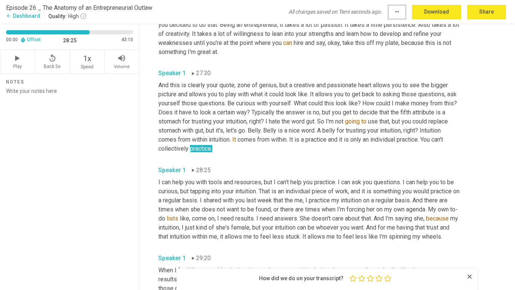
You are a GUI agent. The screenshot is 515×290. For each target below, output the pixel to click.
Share (486, 12)
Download (436, 12)
